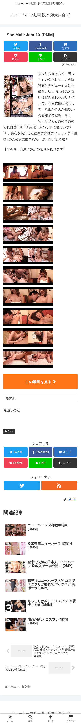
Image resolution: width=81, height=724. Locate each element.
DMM (10, 431)
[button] (73, 483)
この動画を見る (38, 382)
